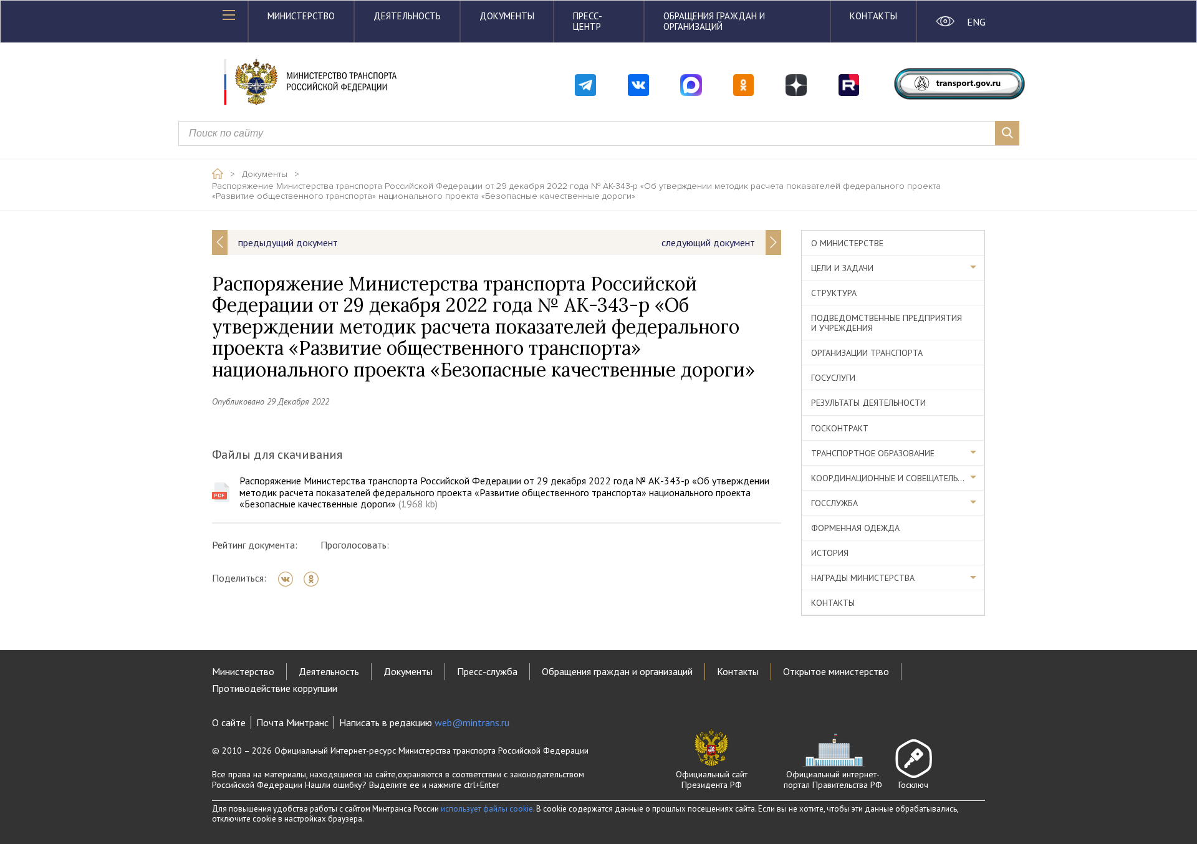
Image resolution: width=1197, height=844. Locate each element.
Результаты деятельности (868, 402)
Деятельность (407, 16)
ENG (976, 21)
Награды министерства (863, 577)
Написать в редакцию (424, 722)
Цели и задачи (842, 268)
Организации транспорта (867, 352)
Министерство (301, 16)
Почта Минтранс (292, 722)
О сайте (229, 722)
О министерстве (847, 243)
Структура (834, 293)
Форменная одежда (855, 528)
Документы (506, 16)
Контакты (873, 16)
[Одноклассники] (315, 579)
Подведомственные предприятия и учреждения (886, 322)
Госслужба (834, 503)
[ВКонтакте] (289, 579)
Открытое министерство (836, 671)
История (829, 553)
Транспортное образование (873, 453)
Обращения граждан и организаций (714, 21)
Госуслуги (833, 377)
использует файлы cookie (487, 808)
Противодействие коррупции (274, 688)
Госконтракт (839, 428)
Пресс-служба (487, 671)
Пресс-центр (587, 21)
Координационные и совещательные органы (897, 478)
